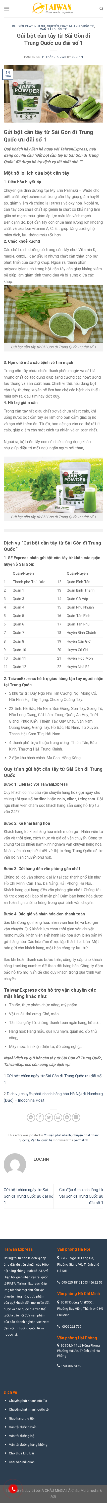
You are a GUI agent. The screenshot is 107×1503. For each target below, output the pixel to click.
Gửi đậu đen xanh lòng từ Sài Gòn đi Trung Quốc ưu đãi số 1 (81, 1196)
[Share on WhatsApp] (31, 1117)
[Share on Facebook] (40, 1117)
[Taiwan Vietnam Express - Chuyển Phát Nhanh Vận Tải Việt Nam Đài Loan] (53, 8)
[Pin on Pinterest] (67, 1117)
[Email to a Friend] (58, 1117)
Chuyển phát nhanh (28, 26)
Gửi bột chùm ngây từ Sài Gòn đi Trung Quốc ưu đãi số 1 (28, 1196)
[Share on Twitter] (49, 1117)
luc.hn (77, 57)
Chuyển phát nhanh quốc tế (70, 26)
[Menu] (7, 8)
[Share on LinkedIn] (76, 1117)
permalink (81, 1140)
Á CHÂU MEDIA (53, 1491)
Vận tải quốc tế (53, 29)
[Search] (101, 8)
